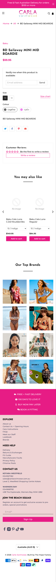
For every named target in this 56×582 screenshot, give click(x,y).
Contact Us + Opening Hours (16, 426)
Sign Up (28, 519)
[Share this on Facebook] (12, 128)
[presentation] (3, 212)
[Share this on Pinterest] (18, 128)
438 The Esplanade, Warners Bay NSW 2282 (22, 492)
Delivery (6, 450)
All (14, 23)
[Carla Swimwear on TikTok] (17, 530)
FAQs (5, 432)
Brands (6, 440)
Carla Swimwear (19, 555)
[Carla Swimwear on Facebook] (4, 530)
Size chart (45, 96)
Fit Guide (7, 455)
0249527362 (8, 476)
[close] (53, 4)
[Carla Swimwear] (28, 13)
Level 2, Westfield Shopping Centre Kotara (22, 481)
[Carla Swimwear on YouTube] (22, 530)
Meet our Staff (9, 434)
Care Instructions (10, 429)
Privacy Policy (9, 460)
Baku (5, 43)
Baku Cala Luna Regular (37, 220)
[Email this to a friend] (25, 128)
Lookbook (7, 437)
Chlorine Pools (9, 463)
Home (6, 23)
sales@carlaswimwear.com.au (16, 479)
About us (7, 424)
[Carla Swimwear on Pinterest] (13, 530)
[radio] (5, 98)
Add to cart (16, 238)
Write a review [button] (28, 155)
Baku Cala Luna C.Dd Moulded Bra (15, 220)
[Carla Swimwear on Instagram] (9, 530)
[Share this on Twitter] (5, 128)
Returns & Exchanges (12, 452)
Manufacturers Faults (12, 458)
